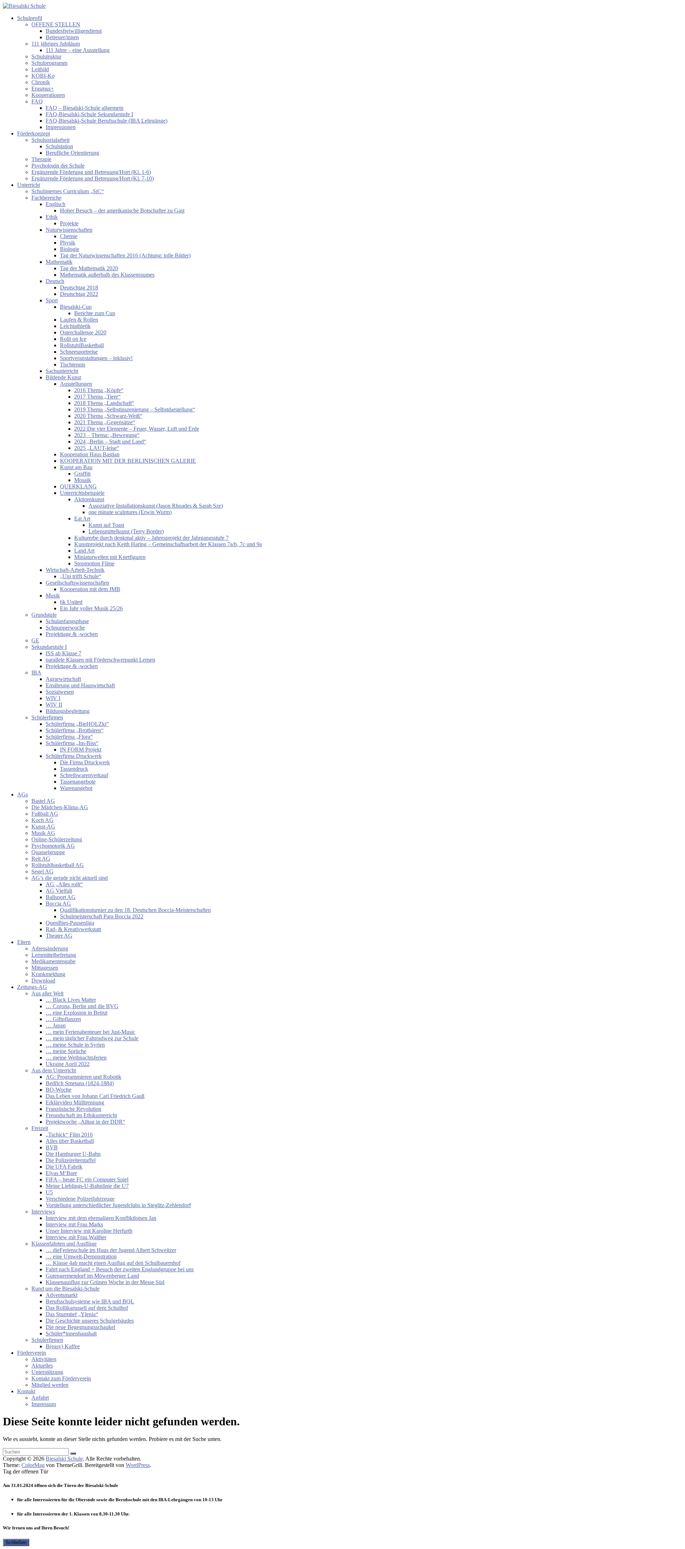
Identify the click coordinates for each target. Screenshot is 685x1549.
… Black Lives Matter (71, 1000)
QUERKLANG (78, 486)
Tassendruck (74, 769)
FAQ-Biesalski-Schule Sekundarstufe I (89, 114)
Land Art (84, 551)
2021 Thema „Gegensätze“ (104, 422)
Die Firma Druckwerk (85, 762)
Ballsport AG (61, 897)
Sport (52, 300)
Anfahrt (40, 1398)
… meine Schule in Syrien (75, 1045)
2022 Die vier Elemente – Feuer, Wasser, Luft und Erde (136, 429)
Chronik (40, 82)
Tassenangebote (78, 782)
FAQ (37, 101)
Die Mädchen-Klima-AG (59, 807)
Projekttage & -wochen (72, 634)
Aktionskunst (89, 499)
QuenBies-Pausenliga (70, 923)
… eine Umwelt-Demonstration (81, 1256)
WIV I (53, 698)
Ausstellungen (76, 384)
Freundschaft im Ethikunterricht (81, 1115)
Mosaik (82, 480)
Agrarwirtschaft (63, 679)
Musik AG (43, 833)
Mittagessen (44, 968)
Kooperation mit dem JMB (90, 589)
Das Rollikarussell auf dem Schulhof (87, 1308)
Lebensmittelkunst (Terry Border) (126, 531)
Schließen (16, 1542)
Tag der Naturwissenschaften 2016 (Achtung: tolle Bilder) (125, 255)
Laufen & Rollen (79, 320)
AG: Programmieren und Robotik (83, 1077)
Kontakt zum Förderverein (61, 1378)
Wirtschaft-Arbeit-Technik (75, 570)
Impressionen (61, 127)
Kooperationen (48, 95)
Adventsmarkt (61, 1295)
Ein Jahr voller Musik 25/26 (91, 608)
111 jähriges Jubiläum (55, 44)
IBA (36, 673)
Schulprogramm (49, 63)
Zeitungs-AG (32, 987)
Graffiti (82, 474)
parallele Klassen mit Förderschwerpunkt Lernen (100, 660)
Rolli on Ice (73, 339)
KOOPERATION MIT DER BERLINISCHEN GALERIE (128, 461)
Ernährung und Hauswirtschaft (80, 685)
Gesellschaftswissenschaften (77, 583)
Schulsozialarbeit (50, 140)
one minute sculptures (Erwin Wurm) (130, 512)
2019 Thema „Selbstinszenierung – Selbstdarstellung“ (134, 409)
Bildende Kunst (63, 377)
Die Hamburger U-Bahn (73, 1154)
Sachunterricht (62, 371)
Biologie (69, 249)
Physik (67, 243)
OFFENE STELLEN (55, 24)
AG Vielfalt (59, 891)
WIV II (54, 705)
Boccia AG (58, 904)
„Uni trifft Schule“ (80, 576)
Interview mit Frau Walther (76, 1237)
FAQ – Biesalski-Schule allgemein (84, 108)
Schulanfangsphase (67, 621)
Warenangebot (76, 788)
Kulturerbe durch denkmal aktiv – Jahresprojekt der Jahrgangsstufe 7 (151, 538)
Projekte (69, 223)
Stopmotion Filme (94, 563)
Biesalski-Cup (76, 307)
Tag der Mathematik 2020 (89, 268)
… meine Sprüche (66, 1051)
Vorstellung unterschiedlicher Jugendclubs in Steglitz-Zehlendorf (118, 1205)
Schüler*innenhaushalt (71, 1333)
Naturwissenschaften (69, 230)
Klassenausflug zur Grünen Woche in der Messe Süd (105, 1282)
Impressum (43, 1404)
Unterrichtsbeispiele (82, 493)
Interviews (43, 1212)
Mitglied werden (49, 1385)
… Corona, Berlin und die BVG (82, 1006)
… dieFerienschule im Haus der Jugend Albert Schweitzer (111, 1250)
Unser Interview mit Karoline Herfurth (89, 1231)
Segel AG (42, 871)
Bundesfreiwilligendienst (74, 31)
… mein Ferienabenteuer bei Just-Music (90, 1032)
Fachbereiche (46, 198)
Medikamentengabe (53, 961)
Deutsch (55, 281)
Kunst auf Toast (106, 525)
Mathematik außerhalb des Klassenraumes (107, 275)
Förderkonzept (33, 133)
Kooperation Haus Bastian (90, 454)
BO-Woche (58, 1090)
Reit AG (40, 859)
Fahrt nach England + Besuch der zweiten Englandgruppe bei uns (120, 1269)
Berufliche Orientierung (72, 153)
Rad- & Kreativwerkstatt (73, 929)
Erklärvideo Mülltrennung (75, 1102)
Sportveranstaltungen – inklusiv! (96, 358)
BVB (52, 1147)
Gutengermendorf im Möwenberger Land (92, 1276)
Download (43, 981)
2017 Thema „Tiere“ (97, 397)
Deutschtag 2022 (79, 294)
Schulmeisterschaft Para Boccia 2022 (101, 916)
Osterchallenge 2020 (83, 332)
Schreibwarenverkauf (84, 775)
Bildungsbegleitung (68, 711)
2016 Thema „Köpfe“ (98, 390)
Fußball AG (44, 814)
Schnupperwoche (65, 628)
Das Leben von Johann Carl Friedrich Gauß (95, 1096)
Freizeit (39, 1128)
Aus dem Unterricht (53, 1070)
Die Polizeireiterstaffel (71, 1160)
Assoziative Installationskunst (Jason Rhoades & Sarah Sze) (155, 506)
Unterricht (28, 185)
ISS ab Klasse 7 (63, 653)
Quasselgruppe (48, 852)
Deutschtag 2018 (79, 287)
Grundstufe (44, 615)
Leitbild (40, 69)
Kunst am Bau (76, 467)
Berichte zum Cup (94, 313)
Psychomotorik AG (53, 846)
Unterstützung (47, 1372)
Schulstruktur (46, 56)
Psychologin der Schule (58, 166)
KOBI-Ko (43, 76)
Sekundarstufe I (49, 647)
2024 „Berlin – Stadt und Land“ (110, 441)
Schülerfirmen (47, 717)
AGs (22, 794)
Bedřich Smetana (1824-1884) (80, 1083)
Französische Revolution (73, 1109)
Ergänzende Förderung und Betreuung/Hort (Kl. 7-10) (92, 178)
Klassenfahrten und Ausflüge (64, 1244)
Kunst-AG (43, 827)
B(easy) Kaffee (63, 1346)
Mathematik (59, 262)
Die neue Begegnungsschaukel (80, 1327)
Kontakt (26, 1391)
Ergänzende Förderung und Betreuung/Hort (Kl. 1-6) (91, 172)
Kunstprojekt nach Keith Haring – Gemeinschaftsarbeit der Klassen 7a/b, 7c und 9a (168, 544)
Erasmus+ (42, 89)
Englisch (55, 204)
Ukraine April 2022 (68, 1064)
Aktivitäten (43, 1359)
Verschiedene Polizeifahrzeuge (80, 1199)
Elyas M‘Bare (61, 1173)
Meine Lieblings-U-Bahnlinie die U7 (87, 1186)
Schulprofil (29, 18)
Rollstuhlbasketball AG (57, 865)
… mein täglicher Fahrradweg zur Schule (92, 1038)
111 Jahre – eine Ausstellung (78, 50)
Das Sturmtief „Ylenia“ (72, 1314)
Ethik (52, 217)
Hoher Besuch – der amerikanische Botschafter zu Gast (122, 210)
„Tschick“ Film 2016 (69, 1135)
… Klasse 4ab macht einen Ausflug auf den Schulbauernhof (113, 1263)
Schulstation (59, 146)
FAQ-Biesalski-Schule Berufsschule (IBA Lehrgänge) (106, 121)
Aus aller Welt (47, 993)
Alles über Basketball (70, 1141)
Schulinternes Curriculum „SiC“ (67, 191)
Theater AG (59, 936)
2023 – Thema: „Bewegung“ (106, 435)
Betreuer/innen (62, 37)
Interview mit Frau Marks (74, 1224)
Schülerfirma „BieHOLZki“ (77, 724)
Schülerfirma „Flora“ (69, 737)
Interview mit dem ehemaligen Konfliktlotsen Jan (101, 1218)
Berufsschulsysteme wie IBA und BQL (90, 1301)
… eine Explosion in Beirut (76, 1013)
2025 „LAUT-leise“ (96, 448)
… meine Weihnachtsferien (76, 1058)
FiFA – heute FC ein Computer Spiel (87, 1179)
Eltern (24, 942)
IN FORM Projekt (80, 750)
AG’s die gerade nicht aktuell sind (69, 878)
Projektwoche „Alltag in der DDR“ (85, 1122)
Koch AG (42, 820)
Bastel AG (43, 801)
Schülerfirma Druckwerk (74, 756)
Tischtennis (72, 364)
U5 (49, 1192)
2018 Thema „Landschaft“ (104, 403)
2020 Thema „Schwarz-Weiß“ (108, 416)
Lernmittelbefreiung (53, 955)
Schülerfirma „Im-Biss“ (72, 743)
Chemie (68, 236)
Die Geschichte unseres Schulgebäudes (90, 1321)
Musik (53, 596)
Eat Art (82, 519)
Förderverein (31, 1353)
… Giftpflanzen (63, 1019)
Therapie (41, 159)
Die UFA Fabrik (64, 1167)
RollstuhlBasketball (82, 345)
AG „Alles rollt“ (64, 884)
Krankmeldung (48, 974)
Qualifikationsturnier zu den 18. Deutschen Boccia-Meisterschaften (135, 910)
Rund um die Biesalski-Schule (65, 1289)
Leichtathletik (75, 326)
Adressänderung (49, 948)
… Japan (56, 1025)
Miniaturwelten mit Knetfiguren (110, 557)
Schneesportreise (79, 352)
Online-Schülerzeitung (56, 839)
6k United (71, 602)
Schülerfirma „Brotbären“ (74, 730)
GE (35, 640)
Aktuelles (42, 1366)
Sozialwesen (60, 692)
